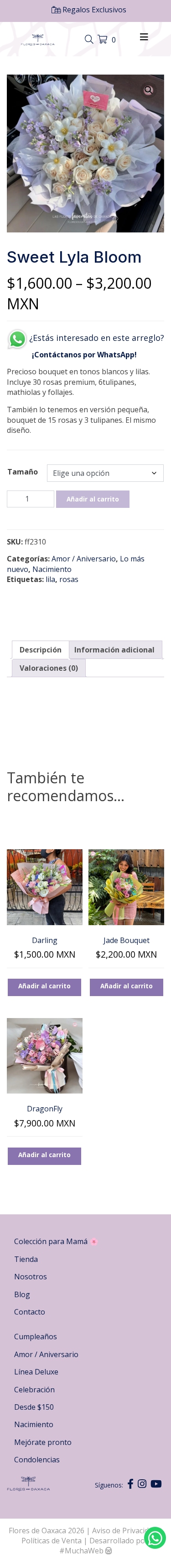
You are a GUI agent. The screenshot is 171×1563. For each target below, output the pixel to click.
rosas (68, 579)
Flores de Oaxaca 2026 (46, 1530)
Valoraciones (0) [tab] (49, 668)
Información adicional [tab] (114, 650)
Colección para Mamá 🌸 (56, 1241)
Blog (22, 1294)
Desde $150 (34, 1407)
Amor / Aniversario (84, 559)
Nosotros (30, 1277)
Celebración (34, 1390)
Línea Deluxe (36, 1372)
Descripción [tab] (41, 650)
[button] (148, 90)
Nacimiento (52, 569)
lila (50, 579)
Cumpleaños (35, 1336)
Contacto (29, 1312)
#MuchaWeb (81, 1551)
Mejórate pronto (43, 1442)
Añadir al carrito (93, 499)
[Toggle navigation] (90, 40)
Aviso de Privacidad (125, 1530)
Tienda (26, 1259)
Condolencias (37, 1460)
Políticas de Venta (51, 1541)
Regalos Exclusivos (93, 10)
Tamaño (22, 472)
